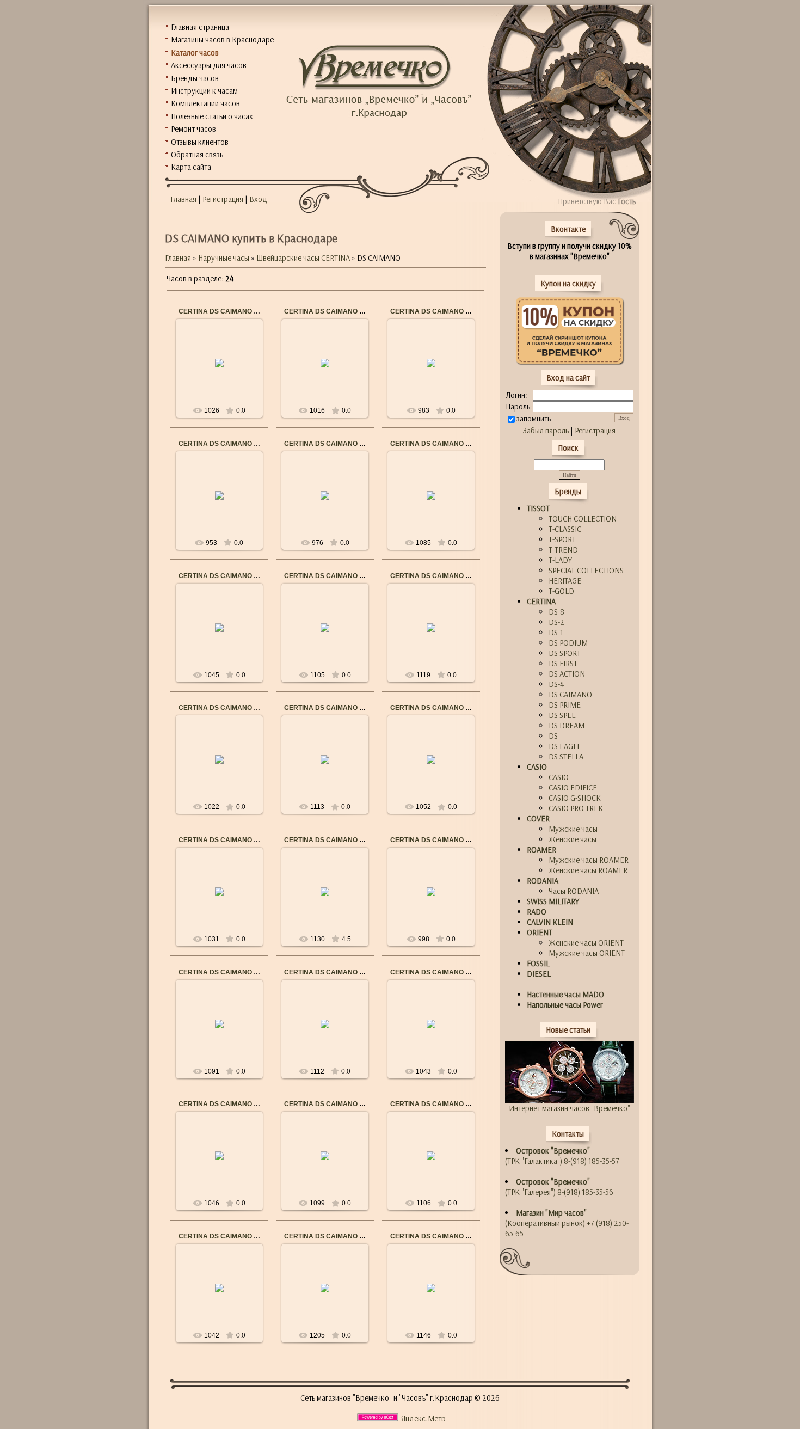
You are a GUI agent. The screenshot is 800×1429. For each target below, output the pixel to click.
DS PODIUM (568, 642)
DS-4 (556, 684)
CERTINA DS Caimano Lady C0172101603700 (253, 443)
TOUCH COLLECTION (583, 518)
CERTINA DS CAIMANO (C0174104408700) (351, 708)
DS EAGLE (565, 746)
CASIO (559, 777)
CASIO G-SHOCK (575, 798)
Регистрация (222, 199)
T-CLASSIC (565, 529)
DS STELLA (566, 756)
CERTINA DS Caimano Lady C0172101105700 (358, 443)
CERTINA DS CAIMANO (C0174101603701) (457, 840)
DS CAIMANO (570, 694)
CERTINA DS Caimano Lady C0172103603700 (358, 311)
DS (553, 736)
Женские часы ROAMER (588, 870)
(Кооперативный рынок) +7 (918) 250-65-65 (567, 1222)
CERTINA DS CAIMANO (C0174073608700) (457, 972)
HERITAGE (565, 580)
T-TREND (563, 549)
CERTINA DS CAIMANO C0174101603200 (349, 576)
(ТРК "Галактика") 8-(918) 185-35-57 (562, 1155)
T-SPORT (562, 539)
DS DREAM (566, 725)
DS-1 (556, 632)
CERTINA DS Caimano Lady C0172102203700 (464, 443)
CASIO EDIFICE (573, 787)
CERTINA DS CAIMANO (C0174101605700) (351, 840)
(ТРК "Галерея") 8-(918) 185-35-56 (559, 1186)
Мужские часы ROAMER (589, 860)
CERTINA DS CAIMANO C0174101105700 (454, 576)
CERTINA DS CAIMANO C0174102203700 (349, 1236)
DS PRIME (565, 705)
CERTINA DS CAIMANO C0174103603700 (243, 1236)
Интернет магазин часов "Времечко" (569, 1108)
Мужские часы (573, 829)
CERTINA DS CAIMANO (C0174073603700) (245, 1104)
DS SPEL (562, 715)
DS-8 (556, 611)
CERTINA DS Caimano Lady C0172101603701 (464, 311)
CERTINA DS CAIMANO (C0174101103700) (350, 972)
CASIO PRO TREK (576, 808)
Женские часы (572, 839)
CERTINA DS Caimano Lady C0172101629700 (253, 576)
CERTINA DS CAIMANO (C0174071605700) (457, 1104)
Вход (258, 199)
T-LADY (560, 560)
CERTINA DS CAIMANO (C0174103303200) (245, 840)
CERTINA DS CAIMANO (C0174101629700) (457, 1236)
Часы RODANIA (574, 891)
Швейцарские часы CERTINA (303, 258)
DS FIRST (563, 663)
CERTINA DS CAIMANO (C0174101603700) (245, 972)
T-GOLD (561, 591)
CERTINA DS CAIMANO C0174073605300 (243, 708)
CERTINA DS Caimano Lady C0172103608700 (253, 311)
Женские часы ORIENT (586, 942)
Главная (183, 199)
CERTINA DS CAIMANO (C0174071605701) (351, 1104)
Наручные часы (223, 258)
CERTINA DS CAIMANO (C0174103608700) (457, 708)
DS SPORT (565, 653)
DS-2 (556, 622)
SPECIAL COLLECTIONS (586, 570)
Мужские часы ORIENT (587, 953)
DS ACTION (567, 673)
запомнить (533, 418)
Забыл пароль (546, 430)
